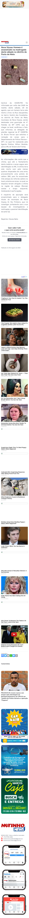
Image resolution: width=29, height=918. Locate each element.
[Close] (27, 2)
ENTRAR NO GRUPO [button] (14, 239)
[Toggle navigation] (27, 42)
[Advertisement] (14, 24)
